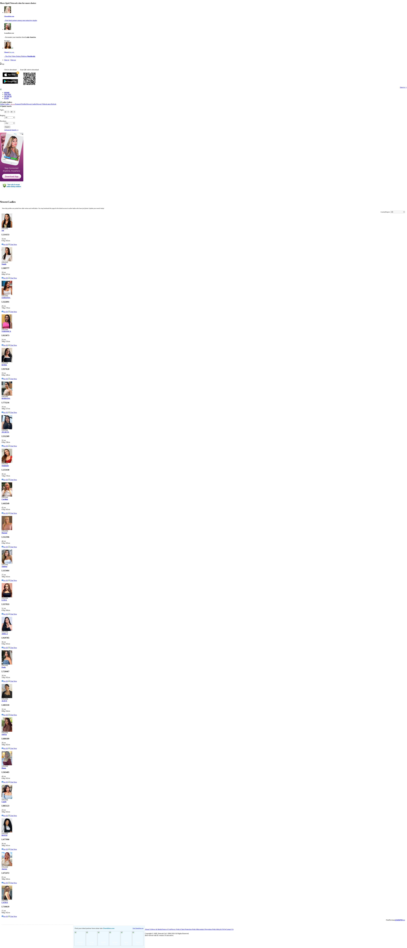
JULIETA (5, 432)
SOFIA (4, 734)
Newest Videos (41, 104)
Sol (3, 230)
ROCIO (4, 835)
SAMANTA (6, 298)
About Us (148, 929)
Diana (4, 768)
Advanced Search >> (11, 130)
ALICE (4, 701)
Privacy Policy (176, 929)
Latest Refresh (51, 104)
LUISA (4, 600)
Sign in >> (403, 87)
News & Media (156, 929)
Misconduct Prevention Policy (206, 929)
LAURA (5, 902)
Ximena (4, 566)
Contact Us (229, 929)
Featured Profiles (20, 104)
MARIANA (6, 398)
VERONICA (6, 331)
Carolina (5, 499)
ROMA (4, 365)
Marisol (4, 533)
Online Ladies (7, 104)
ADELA (5, 634)
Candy (4, 802)
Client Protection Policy (188, 929)
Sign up (13, 60)
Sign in (6, 60)
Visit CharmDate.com (138, 928)
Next (403, 920)
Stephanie (5, 466)
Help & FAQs (221, 929)
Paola (4, 667)
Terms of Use (166, 929)
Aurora (4, 869)
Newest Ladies (31, 104)
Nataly (4, 264)
